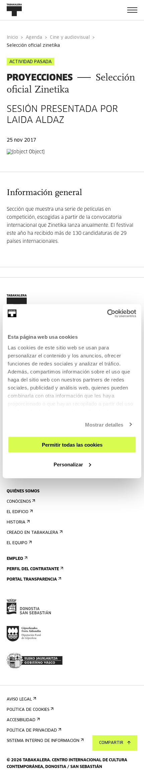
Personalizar (68, 464)
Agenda (34, 37)
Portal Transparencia (32, 580)
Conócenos (19, 502)
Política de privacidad (32, 731)
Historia (16, 522)
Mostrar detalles (104, 424)
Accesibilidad (21, 720)
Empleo (15, 559)
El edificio (17, 512)
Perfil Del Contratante (33, 569)
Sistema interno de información (43, 741)
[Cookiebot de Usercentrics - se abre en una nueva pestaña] (107, 313)
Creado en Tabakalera (32, 533)
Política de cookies (28, 710)
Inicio (12, 37)
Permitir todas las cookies (72, 445)
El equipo (17, 543)
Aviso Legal (19, 699)
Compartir (111, 743)
